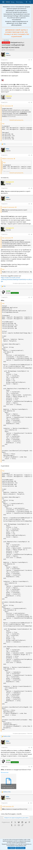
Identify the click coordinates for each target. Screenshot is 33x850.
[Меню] (3, 2)
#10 (31, 803)
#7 (31, 297)
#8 (31, 747)
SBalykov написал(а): (7, 158)
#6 (31, 234)
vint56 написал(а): (7, 806)
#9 (31, 766)
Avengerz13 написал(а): (8, 207)
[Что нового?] (26, 2)
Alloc (4, 50)
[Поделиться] (29, 60)
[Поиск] (30, 2)
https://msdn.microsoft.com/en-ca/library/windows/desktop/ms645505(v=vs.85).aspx (16, 279)
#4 (31, 188)
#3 (31, 155)
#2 (31, 102)
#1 (31, 60)
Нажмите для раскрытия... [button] (16, 120)
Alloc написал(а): (6, 106)
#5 (31, 204)
